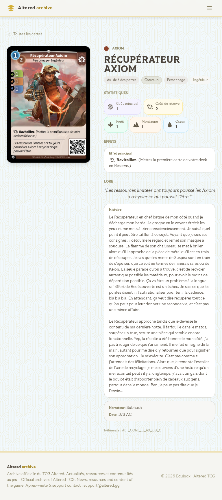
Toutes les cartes (27, 34)
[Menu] (209, 8)
